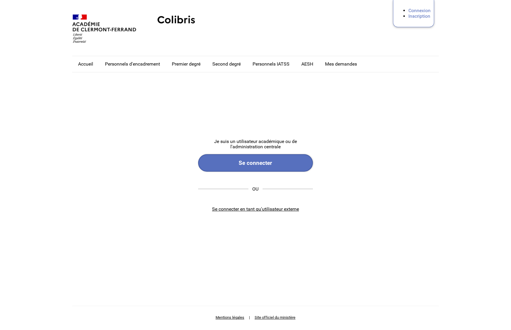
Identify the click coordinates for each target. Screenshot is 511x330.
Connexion (419, 10)
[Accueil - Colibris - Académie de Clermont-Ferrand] (109, 28)
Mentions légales (230, 317)
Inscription (419, 16)
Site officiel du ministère (275, 317)
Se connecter (255, 163)
